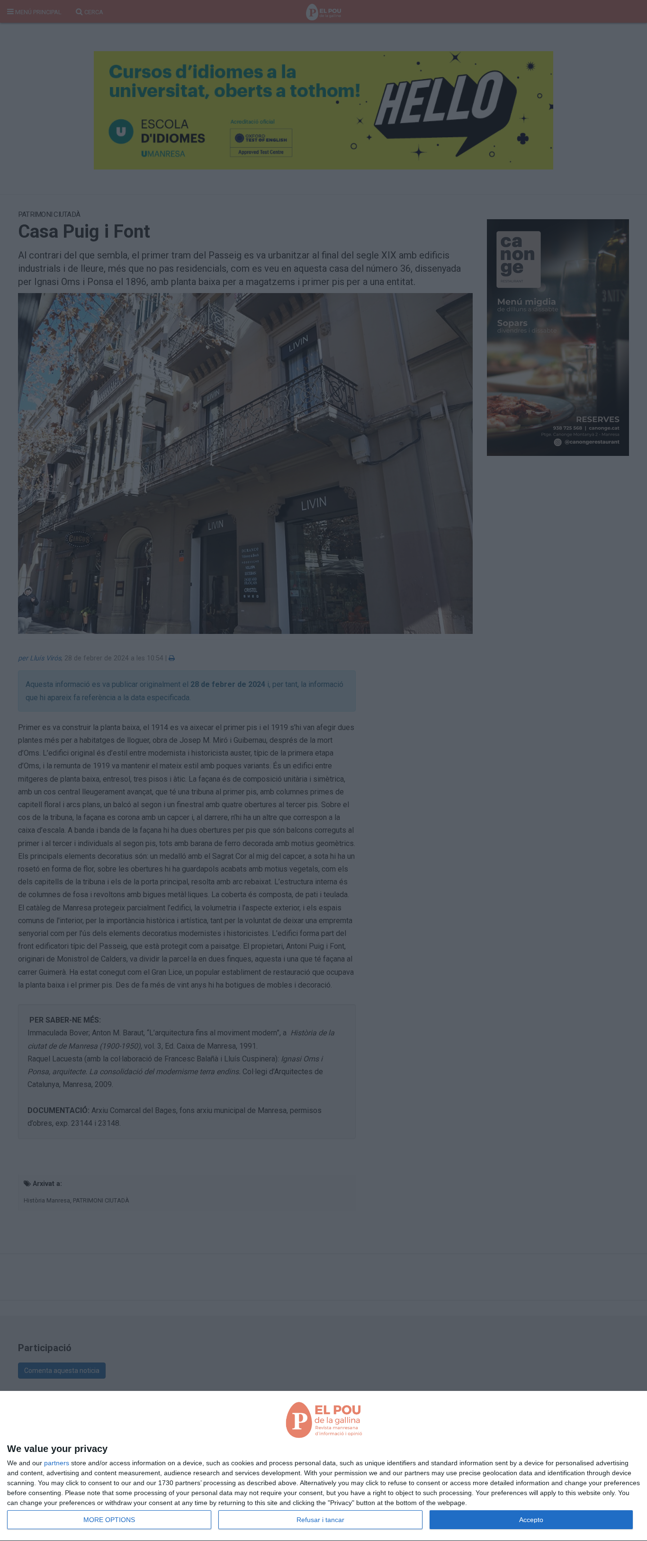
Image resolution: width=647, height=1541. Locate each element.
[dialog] (323, 1466)
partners (56, 1463)
